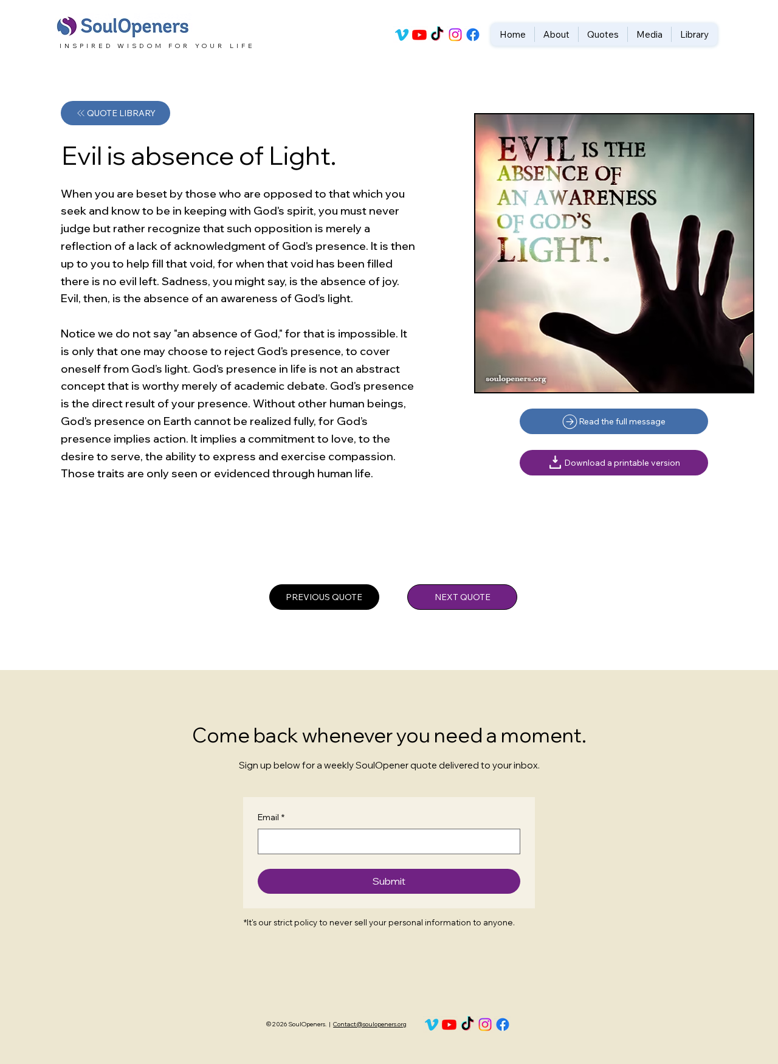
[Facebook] (472, 34)
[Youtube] (419, 34)
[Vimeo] (401, 34)
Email (271, 817)
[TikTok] (437, 34)
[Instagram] (455, 34)
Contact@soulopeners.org (370, 1024)
